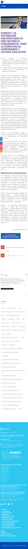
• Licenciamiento (5, 511)
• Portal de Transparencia (8, 523)
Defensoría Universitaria (11, 247)
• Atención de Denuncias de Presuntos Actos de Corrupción (10, 527)
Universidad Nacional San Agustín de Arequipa (12, 397)
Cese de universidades (7, 312)
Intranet (3, 531)
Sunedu (7, 251)
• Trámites (4, 509)
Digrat (3, 315)
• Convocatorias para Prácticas (9, 521)
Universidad (12, 345)
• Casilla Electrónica (6, 513)
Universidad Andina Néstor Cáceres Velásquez (12, 348)
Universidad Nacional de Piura (8, 383)
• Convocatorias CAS (7, 519)
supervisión (4, 345)
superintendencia (15, 341)
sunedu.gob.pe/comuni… (6, 283)
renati (3, 334)
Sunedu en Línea (5, 341)
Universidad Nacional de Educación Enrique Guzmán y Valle (14, 371)
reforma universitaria (6, 330)
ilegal (23, 319)
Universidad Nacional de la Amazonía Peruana (12, 379)
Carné (19, 308)
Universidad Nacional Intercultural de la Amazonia (13, 394)
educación (4, 319)
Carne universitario (11, 308)
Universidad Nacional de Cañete (9, 367)
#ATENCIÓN (4, 278)
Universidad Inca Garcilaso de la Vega (10, 359)
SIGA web (3, 532)
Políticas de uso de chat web (8, 536)
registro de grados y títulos (19, 330)
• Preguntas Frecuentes (7, 516)
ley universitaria (5, 323)
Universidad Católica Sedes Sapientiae (10, 352)
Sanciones (9, 334)
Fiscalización (11, 319)
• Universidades (5, 514)
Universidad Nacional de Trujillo (9, 386)
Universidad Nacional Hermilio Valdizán (10, 390)
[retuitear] (25, 285)
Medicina (14, 326)
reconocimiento (21, 326)
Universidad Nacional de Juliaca (8, 375)
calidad (3, 308)
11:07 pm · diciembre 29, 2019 (6, 285)
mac (21, 323)
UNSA (20, 409)
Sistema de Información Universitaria (10, 337)
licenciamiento (14, 323)
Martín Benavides (21, 247)
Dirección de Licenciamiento (13, 315)
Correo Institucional (6, 534)
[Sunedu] (2, 277)
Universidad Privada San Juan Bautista (10, 405)
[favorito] (26, 285)
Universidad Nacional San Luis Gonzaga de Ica (12, 401)
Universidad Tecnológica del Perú (9, 409)
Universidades (5, 356)
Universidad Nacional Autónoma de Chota (11, 363)
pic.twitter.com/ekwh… (17, 283)
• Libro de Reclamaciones (7, 524)
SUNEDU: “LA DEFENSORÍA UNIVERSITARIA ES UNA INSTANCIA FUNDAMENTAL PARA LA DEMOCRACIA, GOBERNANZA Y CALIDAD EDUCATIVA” (14, 42)
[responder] (24, 285)
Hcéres (18, 319)
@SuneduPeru (6, 275)
